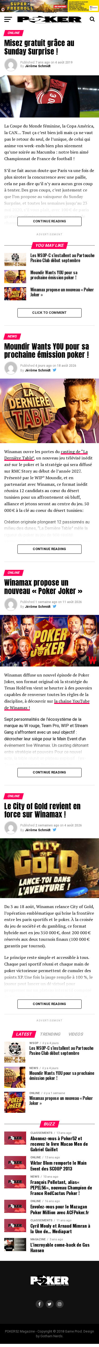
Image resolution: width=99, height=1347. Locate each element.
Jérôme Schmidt (37, 66)
